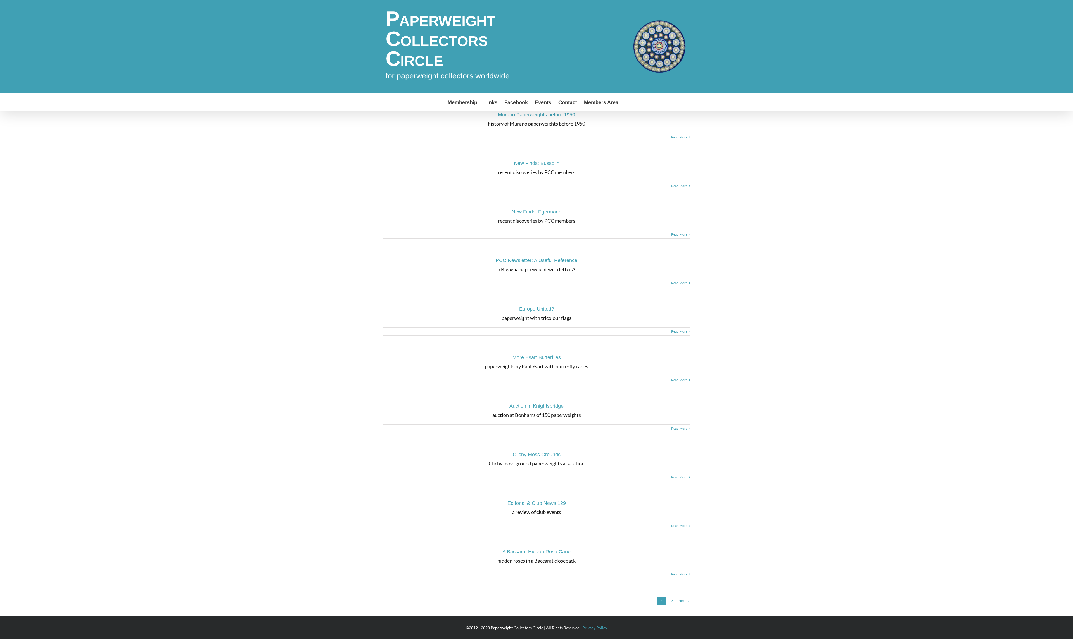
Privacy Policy (594, 627)
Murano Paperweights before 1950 (536, 114)
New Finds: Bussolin (536, 163)
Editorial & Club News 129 (536, 503)
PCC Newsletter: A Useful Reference (536, 260)
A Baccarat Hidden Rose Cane (536, 551)
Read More (679, 137)
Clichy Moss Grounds (537, 454)
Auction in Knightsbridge (536, 406)
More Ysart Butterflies (536, 357)
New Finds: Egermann (536, 212)
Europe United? (536, 309)
